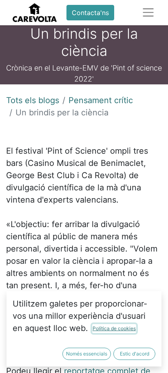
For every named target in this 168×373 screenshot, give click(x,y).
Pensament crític (101, 100)
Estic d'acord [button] (134, 354)
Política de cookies (114, 328)
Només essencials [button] (86, 354)
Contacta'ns (90, 13)
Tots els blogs (32, 100)
